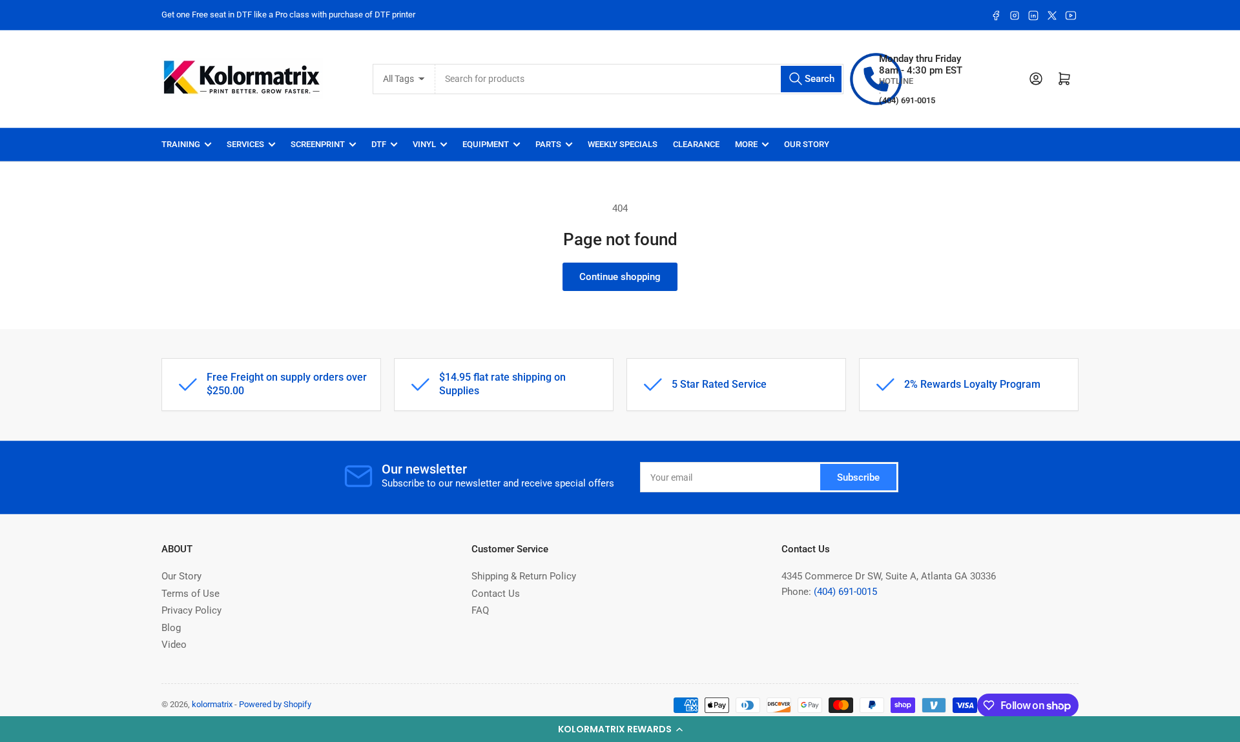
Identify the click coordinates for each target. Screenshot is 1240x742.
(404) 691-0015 (845, 591)
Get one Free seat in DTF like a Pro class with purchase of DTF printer (288, 14)
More (746, 144)
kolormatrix (212, 704)
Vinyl (424, 144)
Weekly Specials (622, 144)
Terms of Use (190, 593)
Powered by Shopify (275, 704)
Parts (548, 144)
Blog (171, 628)
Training (180, 144)
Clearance (696, 144)
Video (174, 644)
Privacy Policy (191, 610)
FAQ (480, 610)
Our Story (806, 144)
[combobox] (639, 79)
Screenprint (318, 144)
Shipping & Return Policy (523, 576)
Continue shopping (620, 277)
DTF (378, 144)
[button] (620, 729)
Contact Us (495, 593)
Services (245, 144)
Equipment (485, 144)
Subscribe (858, 477)
